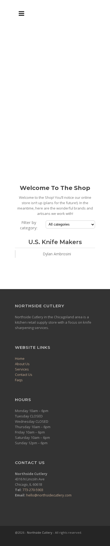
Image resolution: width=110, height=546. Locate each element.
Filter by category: (28, 225)
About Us (22, 363)
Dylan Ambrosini (57, 253)
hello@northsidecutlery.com (49, 495)
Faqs (19, 379)
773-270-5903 (32, 489)
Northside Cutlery (39, 532)
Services (22, 369)
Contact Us (23, 374)
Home (20, 358)
